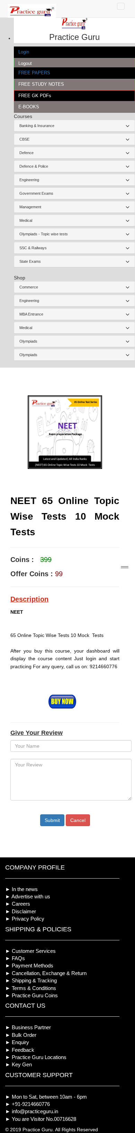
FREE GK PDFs (34, 95)
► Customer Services (30, 951)
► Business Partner (28, 1027)
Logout (25, 63)
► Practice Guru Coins (31, 995)
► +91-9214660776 (27, 1104)
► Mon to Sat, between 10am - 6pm (46, 1097)
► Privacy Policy (24, 919)
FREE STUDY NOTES (41, 84)
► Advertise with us (27, 896)
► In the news (21, 889)
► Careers (17, 904)
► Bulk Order (20, 1035)
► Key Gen (18, 1064)
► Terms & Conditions (30, 988)
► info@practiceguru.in (31, 1111)
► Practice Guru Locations (35, 1057)
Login (23, 51)
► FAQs (15, 958)
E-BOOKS (28, 106)
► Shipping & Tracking (31, 980)
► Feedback (19, 1050)
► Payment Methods (29, 965)
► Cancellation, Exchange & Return (46, 973)
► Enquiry (17, 1042)
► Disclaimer (20, 911)
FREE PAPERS (34, 72)
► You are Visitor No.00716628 (40, 1119)
